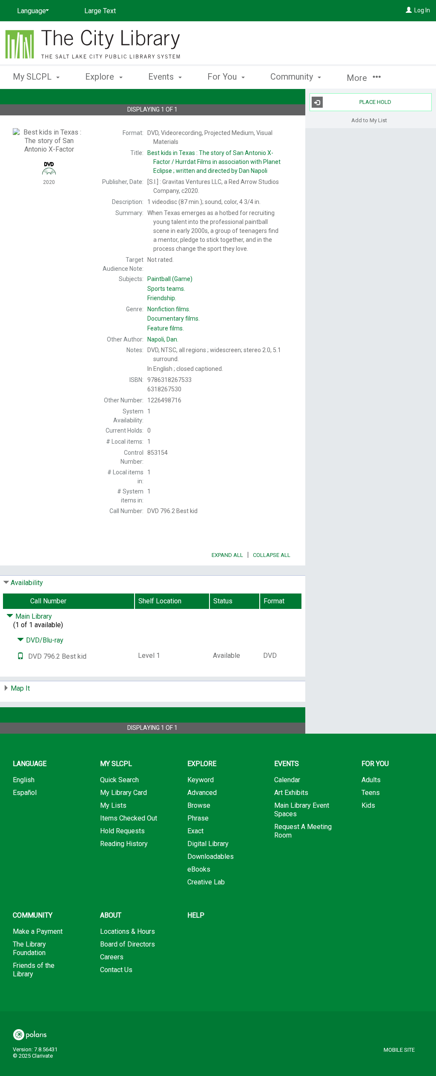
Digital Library (208, 844)
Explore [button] (100, 77)
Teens (370, 793)
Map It (20, 688)
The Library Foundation (29, 948)
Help (195, 915)
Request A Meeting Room (303, 831)
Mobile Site (399, 1050)
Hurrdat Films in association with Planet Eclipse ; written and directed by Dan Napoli (214, 161)
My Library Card (123, 793)
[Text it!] (20, 656)
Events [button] (162, 77)
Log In (422, 10)
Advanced (202, 793)
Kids (368, 805)
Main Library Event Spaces (301, 809)
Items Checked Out (128, 818)
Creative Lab (206, 882)
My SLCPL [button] (33, 77)
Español (25, 793)
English (23, 780)
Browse (198, 805)
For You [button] (223, 77)
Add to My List (369, 120)
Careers (111, 957)
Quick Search (119, 780)
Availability (27, 583)
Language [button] (29, 764)
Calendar (287, 780)
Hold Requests (122, 831)
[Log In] (409, 10)
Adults (371, 780)
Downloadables (210, 856)
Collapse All (271, 555)
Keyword (200, 780)
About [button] (110, 915)
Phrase (198, 818)
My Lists (113, 805)
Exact (195, 831)
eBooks (198, 869)
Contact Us (116, 970)
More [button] (358, 78)
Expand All (227, 555)
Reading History (124, 844)
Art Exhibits (291, 793)
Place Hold (375, 102)
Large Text (100, 11)
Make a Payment (38, 931)
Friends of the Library (33, 969)
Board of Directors (127, 944)
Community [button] (292, 77)
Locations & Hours (127, 931)
